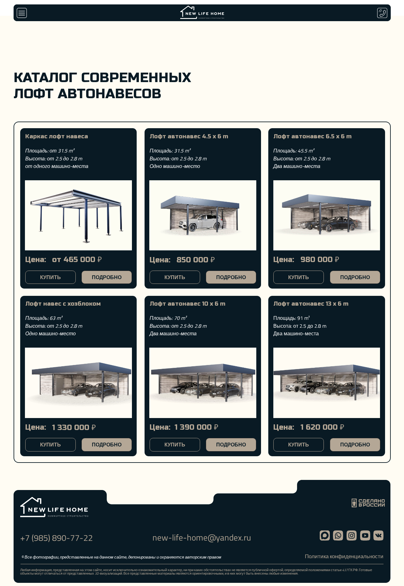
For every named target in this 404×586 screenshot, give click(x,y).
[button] (22, 13)
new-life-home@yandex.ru (201, 537)
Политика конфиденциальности (344, 556)
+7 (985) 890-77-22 (56, 537)
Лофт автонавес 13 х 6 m (310, 303)
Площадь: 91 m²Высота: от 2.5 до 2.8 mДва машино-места (299, 325)
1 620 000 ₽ (322, 427)
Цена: (283, 427)
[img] (327, 383)
